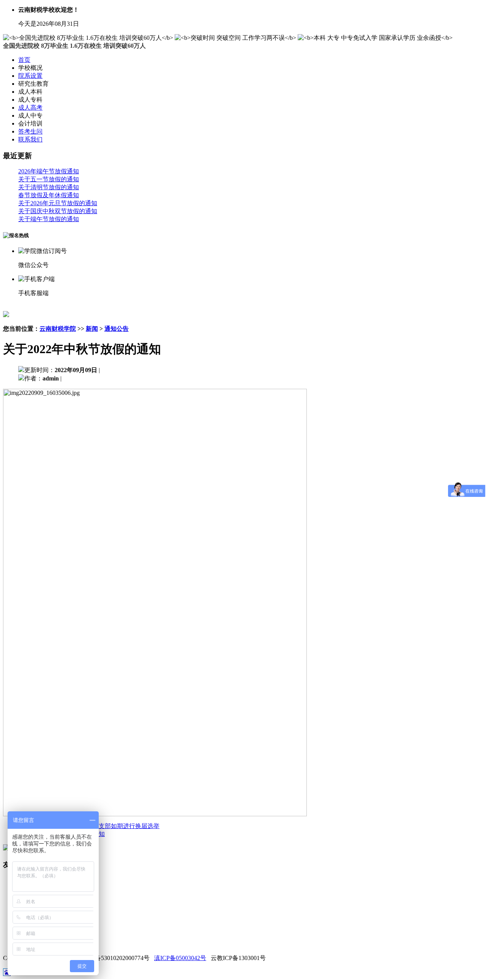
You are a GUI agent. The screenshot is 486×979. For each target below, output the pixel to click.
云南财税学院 (57, 328)
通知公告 (116, 328)
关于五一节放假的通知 (48, 179)
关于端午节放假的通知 (48, 219)
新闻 (92, 328)
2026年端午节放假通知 (48, 171)
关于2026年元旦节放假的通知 (57, 203)
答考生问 (30, 131)
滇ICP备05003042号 (180, 958)
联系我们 (30, 139)
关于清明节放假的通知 (48, 187)
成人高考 (30, 107)
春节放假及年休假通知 (48, 195)
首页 (24, 60)
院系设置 (30, 75)
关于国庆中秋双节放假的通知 (57, 211)
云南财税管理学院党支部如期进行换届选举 (101, 826)
